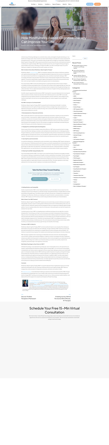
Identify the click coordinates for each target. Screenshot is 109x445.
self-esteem (56, 283)
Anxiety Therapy (77, 107)
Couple (75, 117)
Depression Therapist (78, 122)
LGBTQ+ (75, 137)
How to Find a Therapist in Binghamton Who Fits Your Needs (79, 72)
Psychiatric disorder (78, 149)
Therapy (75, 179)
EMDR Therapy (77, 128)
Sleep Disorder (77, 171)
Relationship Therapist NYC (79, 164)
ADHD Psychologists (78, 98)
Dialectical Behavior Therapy (80, 124)
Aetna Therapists (77, 100)
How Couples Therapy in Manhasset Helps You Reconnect (81, 83)
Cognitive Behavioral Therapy (45, 284)
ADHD (47, 283)
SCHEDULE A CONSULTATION (39, 179)
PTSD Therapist (77, 158)
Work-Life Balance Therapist (80, 186)
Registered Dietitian (78, 160)
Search (73, 56)
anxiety (35, 283)
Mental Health (76, 145)
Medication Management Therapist (78, 142)
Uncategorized (77, 184)
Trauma (75, 181)
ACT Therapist (77, 94)
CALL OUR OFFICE (55, 179)
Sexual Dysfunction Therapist (80, 168)
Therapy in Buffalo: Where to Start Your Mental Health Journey (80, 76)
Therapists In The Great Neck (80, 177)
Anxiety (75, 104)
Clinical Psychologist (78, 111)
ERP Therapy (76, 130)
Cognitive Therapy (26, 33)
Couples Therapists (78, 119)
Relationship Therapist (78, 162)
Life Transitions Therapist (79, 139)
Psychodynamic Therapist (79, 153)
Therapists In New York (78, 175)
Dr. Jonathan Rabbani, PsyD (39, 45)
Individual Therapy (77, 135)
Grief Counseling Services (79, 132)
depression (50, 283)
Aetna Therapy (77, 102)
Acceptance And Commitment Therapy (79, 91)
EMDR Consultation (77, 126)
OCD (75, 147)
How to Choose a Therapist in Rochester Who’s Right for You (80, 79)
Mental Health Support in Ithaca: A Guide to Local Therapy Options (80, 67)
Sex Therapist (76, 166)
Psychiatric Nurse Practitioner (80, 151)
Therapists (76, 173)
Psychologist (76, 155)
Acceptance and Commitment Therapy (61, 284)
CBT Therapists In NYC (78, 109)
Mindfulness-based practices (38, 285)
